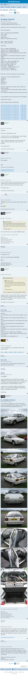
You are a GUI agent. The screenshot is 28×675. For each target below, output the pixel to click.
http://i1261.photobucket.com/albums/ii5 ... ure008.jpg (13, 114)
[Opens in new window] (3, 352)
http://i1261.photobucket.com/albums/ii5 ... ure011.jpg (13, 119)
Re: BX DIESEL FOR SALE (8, 400)
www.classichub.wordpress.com (7, 637)
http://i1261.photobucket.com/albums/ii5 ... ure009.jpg (13, 115)
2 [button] (16, 12)
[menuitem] (2, 5)
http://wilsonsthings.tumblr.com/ (7, 170)
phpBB (10, 672)
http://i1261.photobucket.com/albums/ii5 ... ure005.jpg (13, 109)
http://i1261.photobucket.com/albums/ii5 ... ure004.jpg (13, 108)
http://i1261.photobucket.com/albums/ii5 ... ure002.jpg (13, 105)
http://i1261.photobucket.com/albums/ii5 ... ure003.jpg (13, 106)
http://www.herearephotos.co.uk (7, 169)
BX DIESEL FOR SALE (8, 10)
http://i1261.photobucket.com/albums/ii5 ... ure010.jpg (13, 117)
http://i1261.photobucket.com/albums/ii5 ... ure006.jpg (13, 111)
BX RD (2, 373)
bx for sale (3, 310)
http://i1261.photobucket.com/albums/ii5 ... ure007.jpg (13, 112)
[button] (18, 13)
